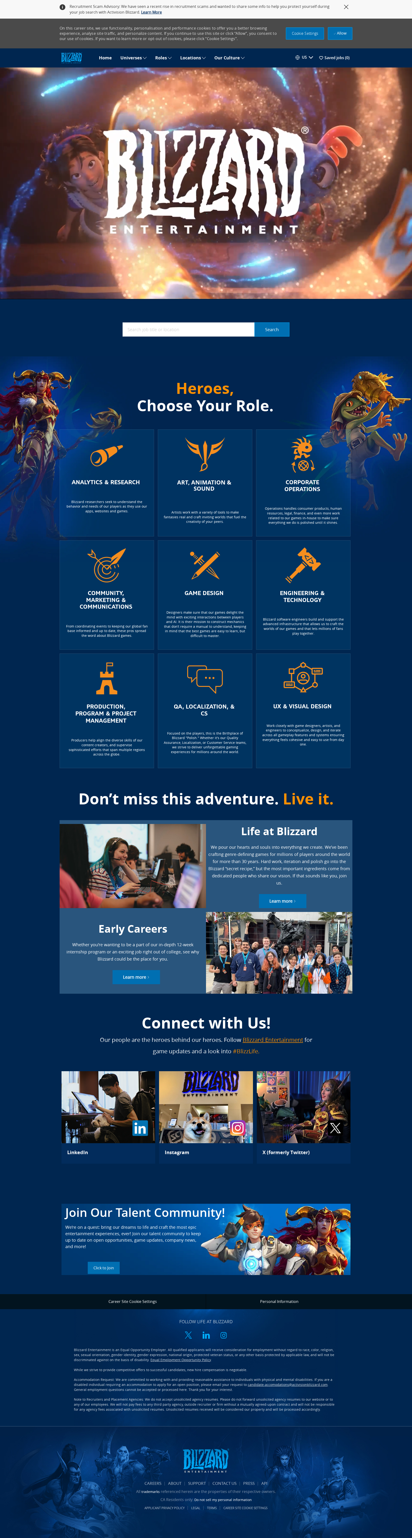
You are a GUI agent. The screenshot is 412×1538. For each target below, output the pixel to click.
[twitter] (188, 1335)
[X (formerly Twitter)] (303, 1117)
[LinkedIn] (108, 1117)
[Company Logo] (77, 58)
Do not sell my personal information (223, 1499)
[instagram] (223, 1335)
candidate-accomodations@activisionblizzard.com (288, 1384)
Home (105, 58)
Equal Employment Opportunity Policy (180, 1360)
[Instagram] (206, 1117)
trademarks (150, 1491)
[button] (305, 33)
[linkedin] (206, 1335)
